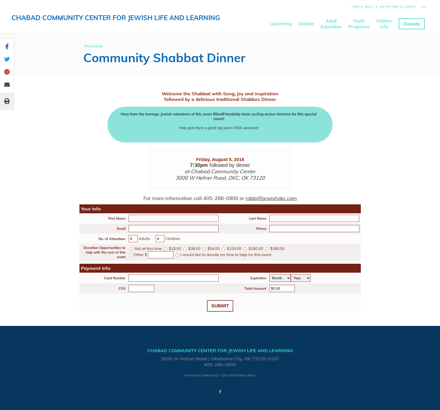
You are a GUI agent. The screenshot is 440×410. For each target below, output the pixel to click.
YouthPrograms (358, 24)
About (368, 6)
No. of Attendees (112, 239)
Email (121, 229)
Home (355, 6)
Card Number (115, 278)
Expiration (258, 278)
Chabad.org (209, 375)
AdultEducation (331, 24)
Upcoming (281, 24)
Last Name (257, 218)
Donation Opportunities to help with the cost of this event (105, 252)
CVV (122, 288)
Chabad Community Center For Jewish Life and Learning (115, 18)
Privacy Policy (246, 375)
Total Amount (255, 288)
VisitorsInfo (384, 24)
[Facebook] (220, 391)
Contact (410, 6)
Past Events (94, 46)
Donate (306, 24)
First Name (117, 218)
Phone (261, 229)
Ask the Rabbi (389, 6)
